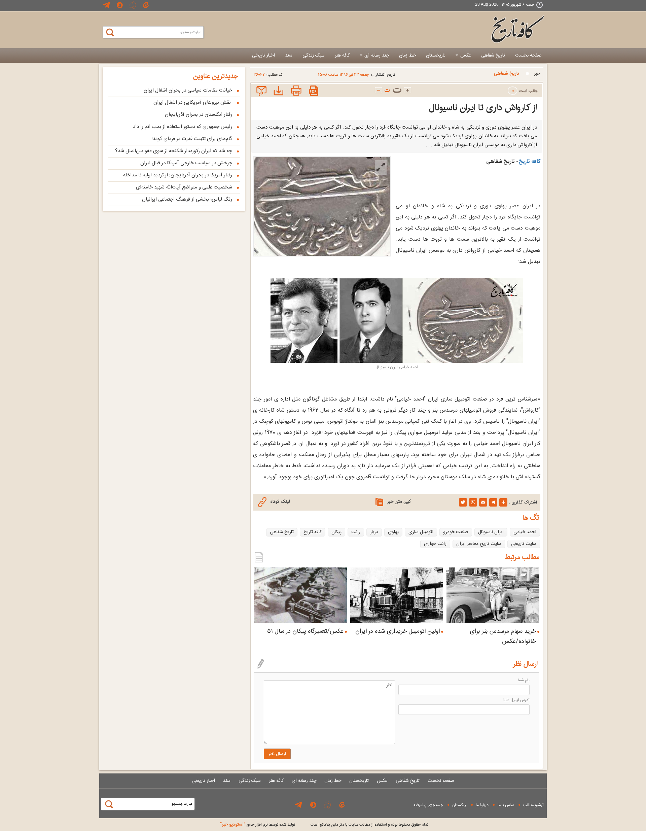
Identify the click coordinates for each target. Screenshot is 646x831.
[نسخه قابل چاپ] (295, 91)
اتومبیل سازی (420, 532)
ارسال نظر (277, 754)
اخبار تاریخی (263, 55)
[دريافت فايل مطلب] (277, 91)
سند (288, 55)
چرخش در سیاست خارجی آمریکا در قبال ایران (186, 163)
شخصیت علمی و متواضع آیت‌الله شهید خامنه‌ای (184, 187)
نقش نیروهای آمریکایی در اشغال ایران (192, 102)
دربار (374, 532)
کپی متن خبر (399, 502)
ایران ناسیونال (491, 532)
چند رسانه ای (376, 55)
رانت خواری (435, 544)
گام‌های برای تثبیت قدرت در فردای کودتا (192, 139)
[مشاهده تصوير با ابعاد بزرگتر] (381, 167)
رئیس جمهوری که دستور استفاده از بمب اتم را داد (182, 127)
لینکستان (459, 805)
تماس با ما (506, 805)
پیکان (336, 532)
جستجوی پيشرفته (428, 805)
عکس (465, 55)
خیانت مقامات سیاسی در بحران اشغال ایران (188, 90)
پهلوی (393, 532)
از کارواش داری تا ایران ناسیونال (483, 107)
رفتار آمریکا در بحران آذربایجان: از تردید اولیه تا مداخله (177, 175)
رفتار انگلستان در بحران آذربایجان (198, 114)
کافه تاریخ (529, 161)
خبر (537, 74)
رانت (355, 532)
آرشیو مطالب (533, 805)
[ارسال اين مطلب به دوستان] (260, 91)
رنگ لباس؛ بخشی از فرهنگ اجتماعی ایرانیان (187, 199)
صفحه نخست (528, 55)
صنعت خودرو (455, 532)
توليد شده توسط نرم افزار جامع (257, 825)
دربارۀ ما (482, 805)
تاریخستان (435, 55)
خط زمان (407, 55)
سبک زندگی (313, 55)
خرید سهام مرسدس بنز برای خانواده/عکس (503, 636)
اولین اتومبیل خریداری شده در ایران (397, 631)
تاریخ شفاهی (493, 55)
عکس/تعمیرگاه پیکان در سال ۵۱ (305, 631)
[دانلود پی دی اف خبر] (314, 91)
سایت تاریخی (523, 544)
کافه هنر (342, 55)
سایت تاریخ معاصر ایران (478, 544)
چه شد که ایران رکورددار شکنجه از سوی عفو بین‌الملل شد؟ (173, 151)
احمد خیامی (524, 532)
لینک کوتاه (280, 502)
